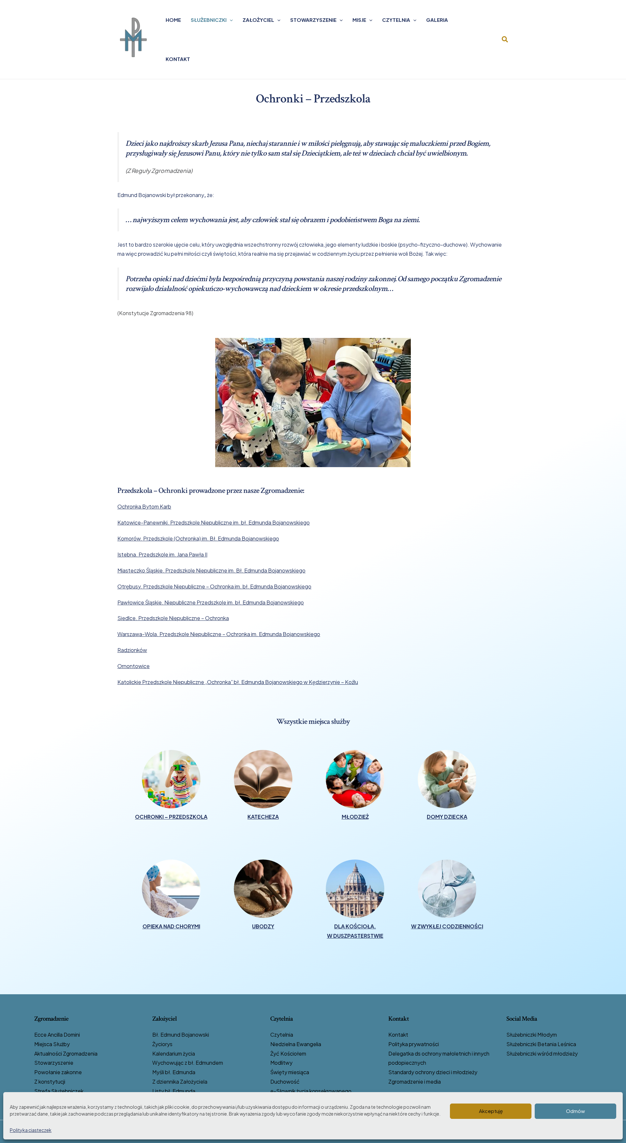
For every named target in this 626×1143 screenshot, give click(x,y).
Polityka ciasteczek (31, 1130)
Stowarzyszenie (313, 20)
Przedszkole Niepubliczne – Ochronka (183, 618)
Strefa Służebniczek (58, 1091)
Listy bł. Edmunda (173, 1091)
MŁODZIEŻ (355, 816)
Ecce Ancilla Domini (57, 1034)
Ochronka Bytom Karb (144, 506)
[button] (230, 19)
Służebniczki (209, 20)
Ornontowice (133, 666)
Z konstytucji (49, 1081)
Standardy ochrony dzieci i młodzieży (432, 1072)
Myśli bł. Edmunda (173, 1072)
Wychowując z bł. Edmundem (187, 1062)
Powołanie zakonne (58, 1072)
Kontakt (178, 59)
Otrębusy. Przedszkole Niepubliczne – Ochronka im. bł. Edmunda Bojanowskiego (214, 586)
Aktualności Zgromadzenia (65, 1053)
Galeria (437, 20)
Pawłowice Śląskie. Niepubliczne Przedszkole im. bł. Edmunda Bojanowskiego (210, 602)
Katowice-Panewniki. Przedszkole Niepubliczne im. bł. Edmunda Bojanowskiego (213, 522)
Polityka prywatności (413, 1044)
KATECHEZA (263, 816)
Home (173, 20)
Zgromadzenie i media (414, 1081)
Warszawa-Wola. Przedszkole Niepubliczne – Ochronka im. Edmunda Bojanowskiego (218, 634)
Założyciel (258, 20)
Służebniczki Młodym (531, 1034)
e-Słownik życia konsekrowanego (310, 1091)
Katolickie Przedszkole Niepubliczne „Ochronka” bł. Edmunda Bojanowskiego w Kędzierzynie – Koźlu (237, 681)
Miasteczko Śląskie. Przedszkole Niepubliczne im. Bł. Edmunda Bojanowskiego (211, 570)
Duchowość (285, 1081)
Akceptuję (491, 1111)
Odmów (575, 1111)
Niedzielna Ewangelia (295, 1044)
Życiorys (162, 1044)
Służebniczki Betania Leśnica (541, 1044)
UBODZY (263, 926)
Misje (359, 20)
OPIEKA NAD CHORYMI (171, 926)
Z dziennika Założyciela (179, 1081)
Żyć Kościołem (288, 1053)
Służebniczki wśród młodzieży (542, 1053)
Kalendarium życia (173, 1053)
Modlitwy (281, 1062)
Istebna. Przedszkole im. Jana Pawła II (162, 554)
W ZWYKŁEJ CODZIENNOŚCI (447, 926)
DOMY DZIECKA (447, 816)
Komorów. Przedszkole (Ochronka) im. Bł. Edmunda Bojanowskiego (198, 538)
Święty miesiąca (289, 1072)
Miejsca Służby (52, 1044)
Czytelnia (396, 20)
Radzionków (132, 650)
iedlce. (129, 618)
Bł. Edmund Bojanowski (180, 1034)
